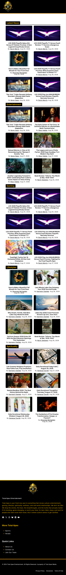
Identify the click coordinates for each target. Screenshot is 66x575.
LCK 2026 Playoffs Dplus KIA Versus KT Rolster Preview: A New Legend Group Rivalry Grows (19, 45)
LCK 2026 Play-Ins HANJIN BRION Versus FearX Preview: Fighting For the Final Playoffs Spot (47, 259)
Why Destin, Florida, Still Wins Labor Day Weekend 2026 (19, 314)
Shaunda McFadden (20, 73)
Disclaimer (49, 571)
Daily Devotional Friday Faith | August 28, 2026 (47, 367)
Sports (7, 531)
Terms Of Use (59, 571)
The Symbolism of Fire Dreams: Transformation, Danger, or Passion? (47, 416)
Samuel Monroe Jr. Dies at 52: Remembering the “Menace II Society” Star (19, 152)
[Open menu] (62, 6)
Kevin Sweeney (42, 180)
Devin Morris (14, 49)
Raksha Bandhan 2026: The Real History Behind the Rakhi (19, 391)
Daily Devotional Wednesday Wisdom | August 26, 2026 (19, 415)
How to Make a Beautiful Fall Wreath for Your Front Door (19, 70)
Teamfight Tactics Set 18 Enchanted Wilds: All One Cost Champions (19, 259)
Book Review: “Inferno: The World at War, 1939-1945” (47, 177)
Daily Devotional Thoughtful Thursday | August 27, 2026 (47, 391)
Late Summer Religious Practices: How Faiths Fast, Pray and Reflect (18, 367)
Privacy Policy (40, 571)
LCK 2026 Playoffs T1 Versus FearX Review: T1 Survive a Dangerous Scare (47, 45)
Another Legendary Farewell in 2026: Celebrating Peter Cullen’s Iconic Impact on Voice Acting (19, 177)
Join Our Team (10, 552)
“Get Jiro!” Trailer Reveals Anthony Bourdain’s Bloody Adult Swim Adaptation (19, 96)
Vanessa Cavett (43, 370)
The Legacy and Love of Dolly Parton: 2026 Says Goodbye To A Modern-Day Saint (47, 152)
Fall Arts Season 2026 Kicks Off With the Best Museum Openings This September (19, 338)
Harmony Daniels (43, 291)
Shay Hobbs (42, 130)
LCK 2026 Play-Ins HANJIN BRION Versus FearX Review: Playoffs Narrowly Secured (47, 96)
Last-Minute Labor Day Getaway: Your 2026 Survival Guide (47, 288)
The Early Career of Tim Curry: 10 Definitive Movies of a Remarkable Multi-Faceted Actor (47, 126)
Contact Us (9, 549)
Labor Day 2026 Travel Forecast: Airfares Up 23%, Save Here (47, 314)
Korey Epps (15, 100)
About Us (8, 547)
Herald (7, 533)
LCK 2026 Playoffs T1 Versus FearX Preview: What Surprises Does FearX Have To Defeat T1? (47, 70)
